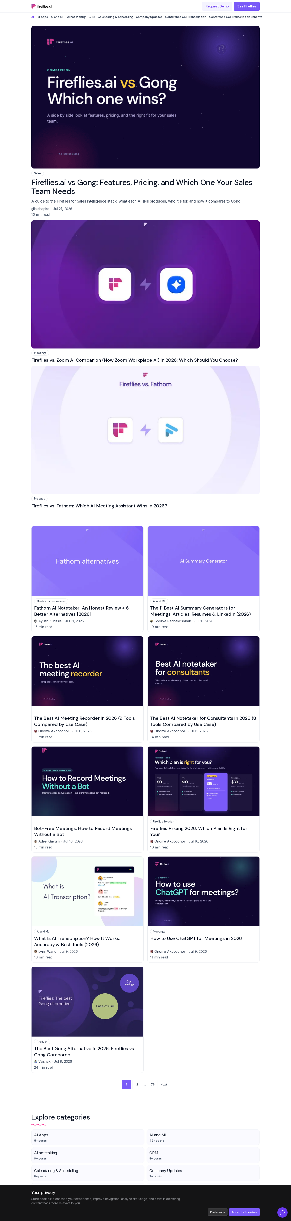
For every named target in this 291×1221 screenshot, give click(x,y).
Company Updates (149, 17)
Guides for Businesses (51, 601)
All (33, 17)
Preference (217, 1212)
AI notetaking (76, 17)
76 (153, 1084)
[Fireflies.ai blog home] (41, 6)
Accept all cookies (244, 1212)
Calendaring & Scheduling (115, 17)
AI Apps (42, 17)
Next (164, 1084)
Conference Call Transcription (185, 17)
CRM (92, 17)
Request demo (217, 6)
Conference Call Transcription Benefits (235, 17)
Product (39, 498)
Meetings (40, 353)
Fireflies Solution (163, 821)
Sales (37, 173)
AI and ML (57, 17)
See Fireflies (246, 6)
